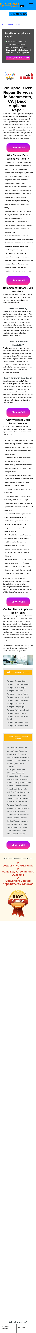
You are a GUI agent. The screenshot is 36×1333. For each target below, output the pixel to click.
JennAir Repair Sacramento (17, 827)
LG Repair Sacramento (15, 773)
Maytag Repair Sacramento (17, 779)
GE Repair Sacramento (16, 770)
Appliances (10, 24)
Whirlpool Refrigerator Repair (18, 710)
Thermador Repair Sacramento (18, 799)
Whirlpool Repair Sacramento (18, 805)
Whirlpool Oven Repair (15, 704)
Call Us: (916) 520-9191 (18, 14)
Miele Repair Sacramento (16, 834)
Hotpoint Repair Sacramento (17, 757)
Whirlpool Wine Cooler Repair (18, 725)
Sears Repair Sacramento (17, 789)
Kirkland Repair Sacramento (17, 821)
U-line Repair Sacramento (17, 824)
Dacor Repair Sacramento (17, 748)
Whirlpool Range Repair (16, 707)
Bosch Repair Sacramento (17, 754)
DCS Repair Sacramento (16, 811)
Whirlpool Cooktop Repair (16, 681)
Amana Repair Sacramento (17, 751)
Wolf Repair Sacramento (16, 795)
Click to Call (18, 147)
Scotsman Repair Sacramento (18, 808)
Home (2, 24)
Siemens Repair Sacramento (18, 815)
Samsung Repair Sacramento (18, 786)
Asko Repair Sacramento (16, 831)
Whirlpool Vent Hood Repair (17, 700)
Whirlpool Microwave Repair (17, 722)
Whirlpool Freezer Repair (16, 687)
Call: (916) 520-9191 (18, 57)
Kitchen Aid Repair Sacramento (19, 783)
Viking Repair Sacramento (17, 802)
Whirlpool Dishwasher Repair (18, 684)
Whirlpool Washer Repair (16, 713)
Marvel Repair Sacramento (17, 818)
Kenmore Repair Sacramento (18, 776)
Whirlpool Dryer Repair (15, 691)
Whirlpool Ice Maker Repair (17, 694)
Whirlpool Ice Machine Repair (18, 697)
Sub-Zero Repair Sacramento (18, 792)
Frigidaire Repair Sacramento (18, 761)
